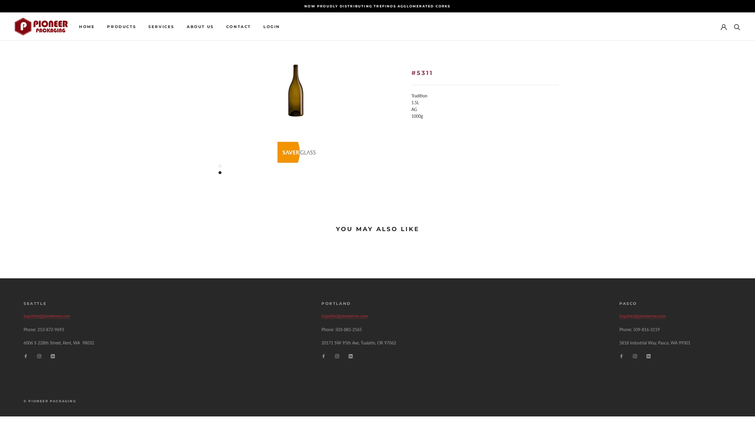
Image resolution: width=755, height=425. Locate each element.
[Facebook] (26, 355)
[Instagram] (39, 355)
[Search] (737, 27)
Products (121, 26)
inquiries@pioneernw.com (47, 315)
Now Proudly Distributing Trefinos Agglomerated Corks (377, 6)
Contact (238, 26)
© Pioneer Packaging (50, 401)
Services (161, 26)
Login (271, 26)
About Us (200, 26)
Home (87, 26)
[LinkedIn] (53, 355)
